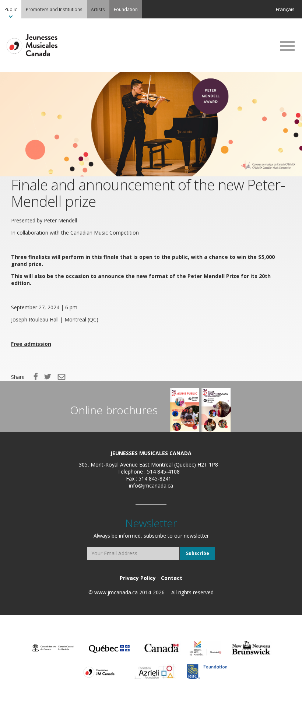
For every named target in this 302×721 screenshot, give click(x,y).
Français (285, 9)
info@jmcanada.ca (151, 485)
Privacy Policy (138, 577)
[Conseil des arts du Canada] (53, 648)
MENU (287, 45)
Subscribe (197, 553)
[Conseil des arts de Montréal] (205, 648)
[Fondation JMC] (99, 671)
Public (10, 9)
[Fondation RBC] (207, 671)
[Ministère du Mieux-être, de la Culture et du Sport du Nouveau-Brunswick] (251, 648)
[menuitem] (10, 9)
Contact (171, 577)
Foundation (126, 9)
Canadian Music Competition (104, 232)
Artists (98, 9)
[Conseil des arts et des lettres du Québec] (109, 648)
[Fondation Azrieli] (155, 671)
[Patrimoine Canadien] (162, 648)
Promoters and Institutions (54, 9)
